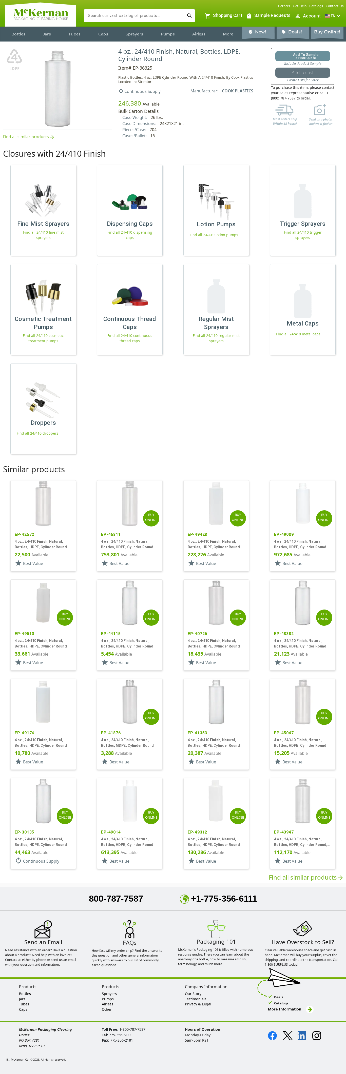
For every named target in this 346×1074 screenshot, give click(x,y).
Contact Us (335, 6)
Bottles (18, 34)
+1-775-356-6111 (224, 898)
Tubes (74, 34)
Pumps (168, 34)
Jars (47, 34)
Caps (103, 34)
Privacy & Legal (198, 1004)
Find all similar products (29, 137)
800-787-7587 (116, 898)
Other (107, 1009)
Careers (284, 6)
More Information (285, 1009)
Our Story (193, 993)
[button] (333, 16)
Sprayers (134, 34)
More (228, 34)
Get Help (300, 6)
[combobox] (135, 16)
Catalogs (316, 6)
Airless (198, 34)
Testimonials (195, 999)
